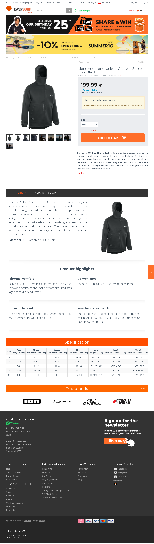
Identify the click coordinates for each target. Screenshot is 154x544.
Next (72, 97)
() (144, 10)
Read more (82, 173)
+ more (141, 388)
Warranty (10, 506)
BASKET (132, 10)
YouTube (122, 476)
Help (43, 2)
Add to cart (109, 138)
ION (119, 75)
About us (46, 472)
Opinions (46, 486)
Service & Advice (13, 472)
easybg (42, 520)
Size (83, 120)
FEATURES (20, 193)
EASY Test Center (54, 2)
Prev (9, 97)
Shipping (10, 492)
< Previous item (84, 62)
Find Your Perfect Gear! (52, 497)
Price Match (83, 476)
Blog (37, 2)
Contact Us (47, 468)
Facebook (122, 468)
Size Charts (11, 479)
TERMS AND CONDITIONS (16, 535)
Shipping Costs (27, 2)
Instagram (122, 472)
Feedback (82, 472)
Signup (134, 2)
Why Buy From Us (50, 479)
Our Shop (46, 476)
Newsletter (83, 468)
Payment (10, 495)
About (17, 2)
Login (144, 2)
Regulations (11, 510)
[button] (151, 272)
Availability (11, 488)
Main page (10, 58)
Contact (9, 2)
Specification (87, 130)
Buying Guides (13, 476)
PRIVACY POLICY (12, 537)
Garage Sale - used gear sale (55, 490)
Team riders (68, 2)
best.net (27, 520)
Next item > (143, 62)
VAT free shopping (14, 503)
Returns (10, 499)
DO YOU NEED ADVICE (45, 193)
